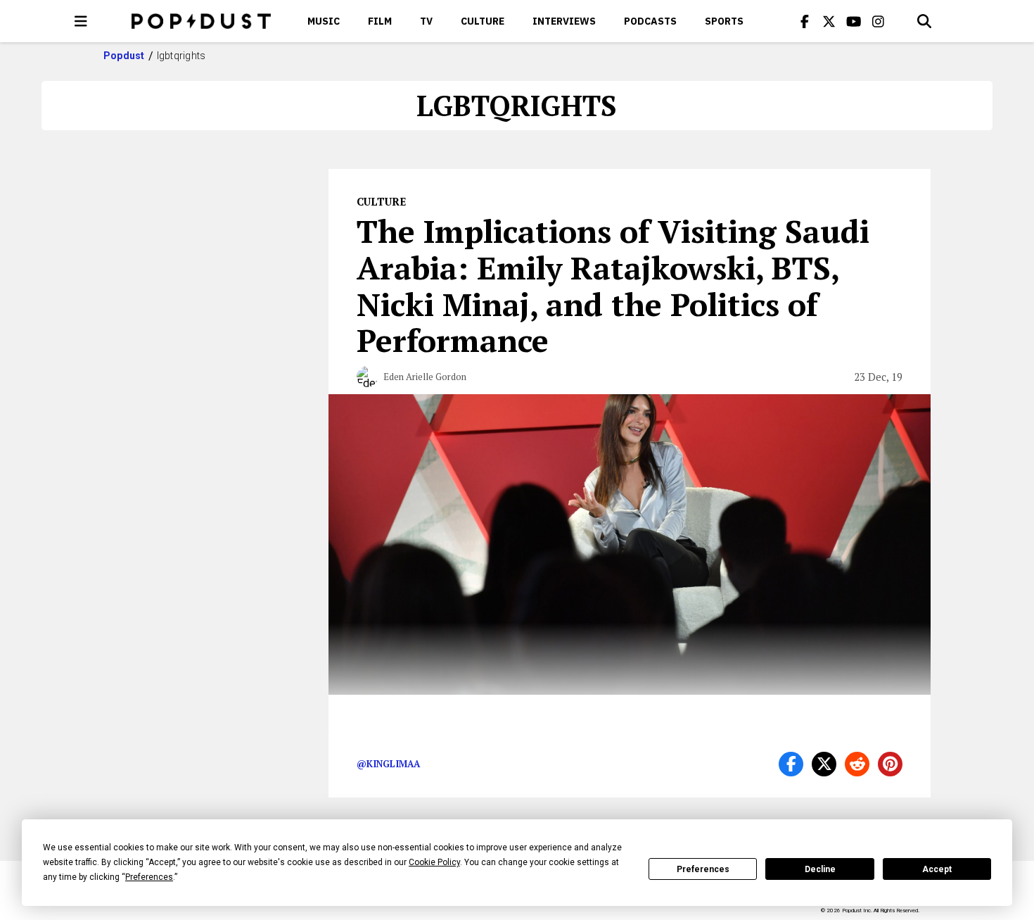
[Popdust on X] (829, 21)
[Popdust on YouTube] (853, 21)
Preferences (703, 869)
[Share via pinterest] (890, 764)
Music (323, 21)
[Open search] (924, 21)
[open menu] (81, 21)
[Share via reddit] (857, 764)
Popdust (124, 55)
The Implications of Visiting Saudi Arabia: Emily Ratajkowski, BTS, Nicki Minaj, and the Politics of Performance (613, 285)
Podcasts (650, 21)
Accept (937, 869)
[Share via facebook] (791, 764)
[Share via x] (824, 764)
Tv (426, 21)
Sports (724, 21)
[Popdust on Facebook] (804, 21)
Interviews (564, 21)
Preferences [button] (149, 877)
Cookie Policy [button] (434, 862)
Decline (820, 869)
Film (380, 21)
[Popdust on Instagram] (878, 21)
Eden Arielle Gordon (424, 376)
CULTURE (482, 21)
